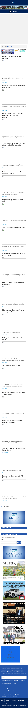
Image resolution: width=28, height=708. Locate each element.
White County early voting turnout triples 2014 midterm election (13, 144)
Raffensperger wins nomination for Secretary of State (13, 173)
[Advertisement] (14, 29)
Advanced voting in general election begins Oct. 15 (13, 449)
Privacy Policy (4, 703)
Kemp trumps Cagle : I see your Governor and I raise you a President (12, 115)
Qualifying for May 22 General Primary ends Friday (12, 421)
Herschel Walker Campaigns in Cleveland (12, 57)
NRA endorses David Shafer (11, 366)
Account (10, 703)
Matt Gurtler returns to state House (13, 227)
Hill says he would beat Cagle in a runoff (13, 339)
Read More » (4, 82)
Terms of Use (21, 700)
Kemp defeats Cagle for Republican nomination (13, 86)
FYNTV (22, 703)
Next (7, 506)
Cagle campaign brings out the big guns (13, 201)
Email (3, 539)
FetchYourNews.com (5, 680)
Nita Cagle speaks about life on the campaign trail (13, 311)
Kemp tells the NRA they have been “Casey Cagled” (13, 393)
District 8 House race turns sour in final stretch (13, 283)
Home (4, 46)
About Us (7, 700)
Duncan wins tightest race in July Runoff (13, 477)
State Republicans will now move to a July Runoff (13, 254)
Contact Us (13, 700)
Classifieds (16, 703)
